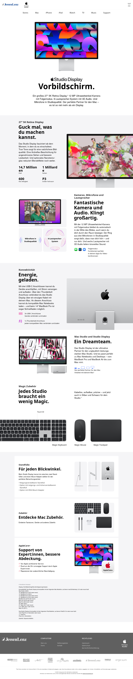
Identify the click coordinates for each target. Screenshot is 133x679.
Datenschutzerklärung (88, 673)
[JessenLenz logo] (10, 4)
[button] (129, 5)
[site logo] (17, 639)
